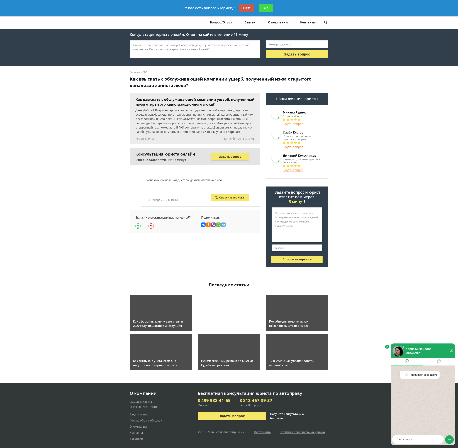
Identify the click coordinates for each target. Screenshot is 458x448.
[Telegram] (223, 224)
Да (266, 8)
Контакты (308, 22)
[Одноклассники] (208, 224)
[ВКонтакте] (203, 224)
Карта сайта (262, 432)
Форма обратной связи (146, 420)
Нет (246, 8)
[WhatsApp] (218, 224)
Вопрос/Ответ (221, 22)
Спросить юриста (231, 197)
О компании (278, 22)
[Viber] (213, 224)
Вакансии (136, 439)
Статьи (250, 22)
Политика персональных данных (302, 432)
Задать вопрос (297, 54)
